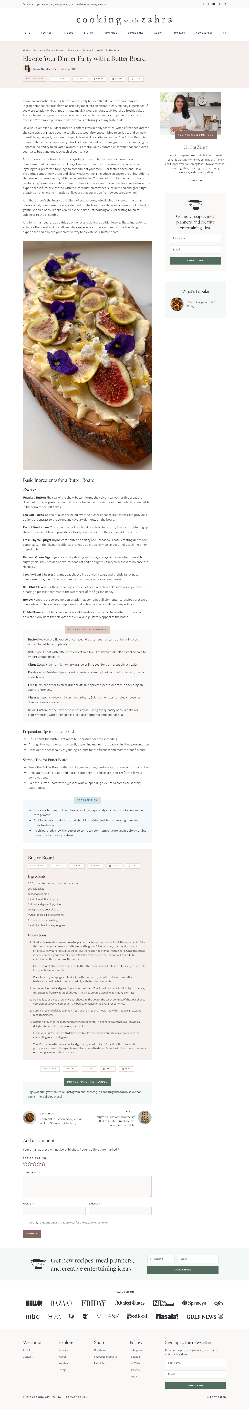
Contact (28, 1356)
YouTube (135, 1363)
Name (28, 1204)
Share (100, 79)
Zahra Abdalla (41, 69)
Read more (195, 181)
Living (62, 1370)
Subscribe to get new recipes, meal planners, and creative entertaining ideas (63, 4)
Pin (81, 79)
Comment (31, 1173)
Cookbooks (100, 1350)
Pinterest (135, 1370)
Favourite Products (105, 1356)
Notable (63, 1363)
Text (137, 79)
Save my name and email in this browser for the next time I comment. (69, 1222)
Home (26, 50)
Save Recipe (59, 79)
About (26, 1350)
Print (58, 866)
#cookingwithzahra (114, 1092)
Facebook (135, 1356)
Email (118, 79)
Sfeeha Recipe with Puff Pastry (201, 304)
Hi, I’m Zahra (195, 147)
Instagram (136, 1350)
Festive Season (55, 50)
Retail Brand (101, 1363)
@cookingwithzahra (47, 1092)
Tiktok (133, 1376)
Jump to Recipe (34, 79)
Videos (62, 1356)
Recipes (38, 50)
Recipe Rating (34, 1158)
